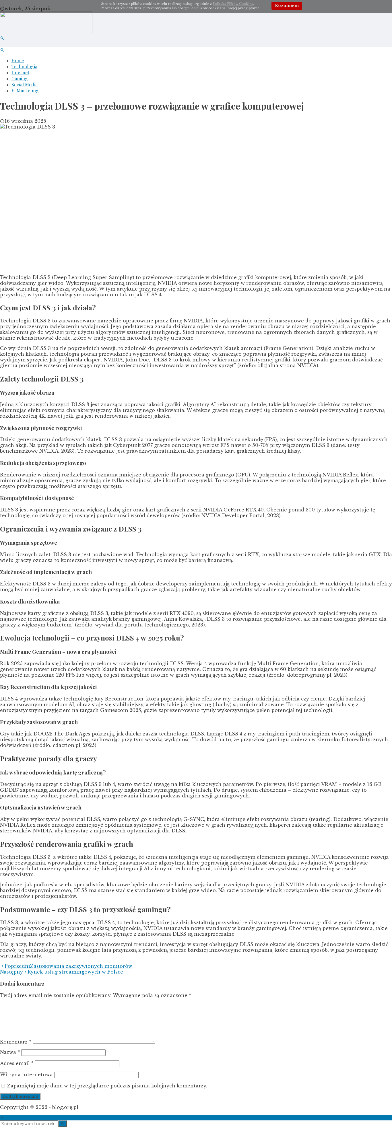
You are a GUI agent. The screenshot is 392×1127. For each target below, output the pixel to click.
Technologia (24, 66)
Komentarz (15, 1042)
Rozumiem (287, 5)
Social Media (24, 84)
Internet (20, 72)
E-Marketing (25, 90)
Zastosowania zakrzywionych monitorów (68, 966)
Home (17, 60)
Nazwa (10, 1052)
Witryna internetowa (26, 1074)
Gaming (19, 78)
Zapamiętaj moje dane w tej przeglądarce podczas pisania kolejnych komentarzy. (107, 1086)
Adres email (17, 1063)
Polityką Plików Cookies (233, 4)
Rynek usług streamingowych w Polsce (61, 972)
